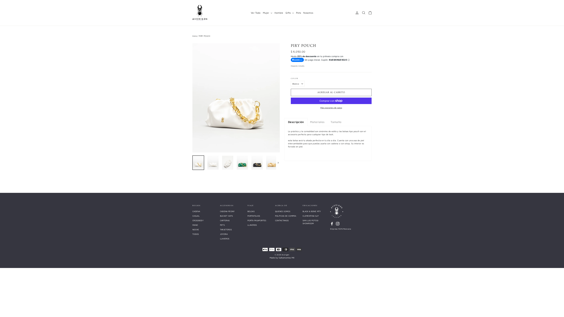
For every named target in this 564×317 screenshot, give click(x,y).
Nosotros (308, 12)
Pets (298, 12)
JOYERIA (224, 234)
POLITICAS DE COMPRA (285, 216)
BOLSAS (251, 211)
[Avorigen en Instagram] (337, 223)
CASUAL (196, 216)
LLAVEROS (224, 238)
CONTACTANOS (282, 220)
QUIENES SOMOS (282, 211)
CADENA (196, 211)
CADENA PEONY (227, 211)
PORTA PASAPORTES (256, 220)
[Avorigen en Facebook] (332, 223)
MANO (195, 225)
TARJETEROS (226, 229)
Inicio (194, 36)
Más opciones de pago (331, 107)
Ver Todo (256, 12)
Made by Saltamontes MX (282, 257)
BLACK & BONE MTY (312, 211)
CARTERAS (225, 220)
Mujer (266, 12)
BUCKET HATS (226, 216)
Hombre (279, 12)
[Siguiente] (278, 162)
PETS (222, 225)
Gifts (289, 12)
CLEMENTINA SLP (311, 216)
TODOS (195, 234)
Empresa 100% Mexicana (340, 229)
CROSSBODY (198, 220)
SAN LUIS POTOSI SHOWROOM (310, 222)
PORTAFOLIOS (253, 216)
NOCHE (195, 229)
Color (294, 78)
